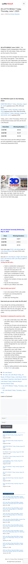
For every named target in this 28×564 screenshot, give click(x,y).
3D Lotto (5, 374)
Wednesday (20, 229)
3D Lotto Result (7, 372)
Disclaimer (20, 559)
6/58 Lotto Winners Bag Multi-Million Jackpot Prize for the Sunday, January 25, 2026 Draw (13, 551)
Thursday (16, 119)
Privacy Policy (13, 559)
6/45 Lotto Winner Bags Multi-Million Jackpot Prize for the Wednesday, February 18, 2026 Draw (13, 537)
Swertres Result (16, 381)
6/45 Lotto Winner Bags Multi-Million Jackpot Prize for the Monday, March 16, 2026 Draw (13, 514)
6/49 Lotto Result (16, 258)
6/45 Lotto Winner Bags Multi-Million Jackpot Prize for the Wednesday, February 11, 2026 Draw (13, 544)
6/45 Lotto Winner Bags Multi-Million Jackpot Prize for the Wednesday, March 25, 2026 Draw (13, 497)
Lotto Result (18, 377)
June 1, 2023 (15, 47)
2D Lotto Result (10, 257)
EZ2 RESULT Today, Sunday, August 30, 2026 (13, 452)
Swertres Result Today (7, 383)
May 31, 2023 (4, 231)
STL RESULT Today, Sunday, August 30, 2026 (13, 456)
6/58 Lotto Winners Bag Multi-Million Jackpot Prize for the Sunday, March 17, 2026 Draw (13, 508)
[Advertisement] (14, 32)
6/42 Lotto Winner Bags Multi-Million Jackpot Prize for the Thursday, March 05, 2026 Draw (13, 503)
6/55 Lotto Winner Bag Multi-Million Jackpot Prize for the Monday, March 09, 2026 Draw (14, 520)
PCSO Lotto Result (15, 249)
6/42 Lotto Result (6, 258)
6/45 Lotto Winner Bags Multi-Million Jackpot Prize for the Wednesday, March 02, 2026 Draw (13, 531)
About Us (7, 559)
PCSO (9, 368)
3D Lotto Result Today (14, 374)
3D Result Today (10, 377)
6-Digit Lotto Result (21, 257)
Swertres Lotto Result (14, 379)
